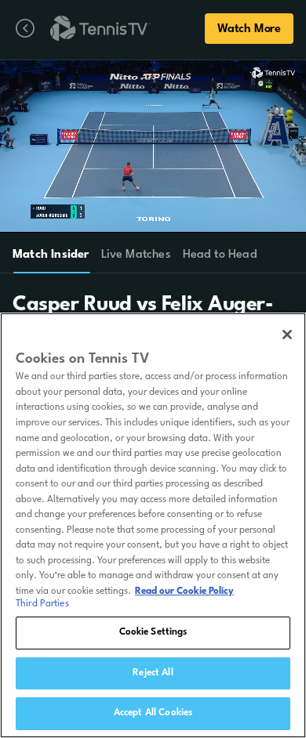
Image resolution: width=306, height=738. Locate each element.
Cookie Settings (153, 632)
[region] (153, 525)
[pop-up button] (250, 82)
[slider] (155, 213)
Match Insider (51, 255)
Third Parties (42, 604)
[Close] (287, 334)
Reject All (153, 673)
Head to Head (220, 255)
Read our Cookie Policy (184, 591)
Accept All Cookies (153, 713)
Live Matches (135, 255)
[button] (107, 146)
